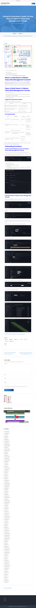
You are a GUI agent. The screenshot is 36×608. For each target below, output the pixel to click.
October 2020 (7, 486)
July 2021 (6, 472)
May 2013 (6, 558)
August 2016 (6, 519)
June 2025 (6, 434)
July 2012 (6, 569)
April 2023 (6, 453)
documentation (22, 167)
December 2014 (7, 533)
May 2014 (6, 543)
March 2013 (6, 560)
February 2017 (7, 513)
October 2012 (7, 568)
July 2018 (6, 505)
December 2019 (7, 497)
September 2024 (7, 445)
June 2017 (6, 510)
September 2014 (7, 538)
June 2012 (6, 571)
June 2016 (6, 522)
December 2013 (7, 549)
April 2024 (6, 447)
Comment (5, 363)
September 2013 (7, 552)
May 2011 (6, 577)
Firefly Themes (25, 606)
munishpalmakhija (21, 23)
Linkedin (5, 600)
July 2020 (6, 489)
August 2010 (6, 580)
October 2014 (7, 536)
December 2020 (7, 483)
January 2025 (6, 442)
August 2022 (6, 461)
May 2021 (6, 475)
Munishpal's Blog (5, 3)
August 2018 (6, 503)
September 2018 (7, 502)
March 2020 (6, 494)
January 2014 (6, 547)
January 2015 (6, 532)
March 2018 (6, 508)
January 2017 (6, 514)
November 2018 (7, 500)
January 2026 (6, 433)
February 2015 (7, 530)
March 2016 (6, 527)
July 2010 (6, 582)
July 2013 (6, 555)
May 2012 (6, 572)
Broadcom (20, 33)
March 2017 (6, 511)
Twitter (5, 599)
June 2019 (6, 499)
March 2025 (6, 439)
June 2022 (6, 464)
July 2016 (6, 521)
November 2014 (7, 535)
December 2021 (7, 467)
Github (5, 598)
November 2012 (7, 566)
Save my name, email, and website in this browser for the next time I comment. (16, 386)
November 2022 (7, 456)
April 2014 (6, 544)
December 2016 (7, 516)
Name (5, 374)
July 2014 (6, 541)
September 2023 (7, 450)
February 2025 (7, 441)
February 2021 (7, 480)
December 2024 (7, 444)
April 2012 (6, 574)
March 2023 (6, 455)
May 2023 (6, 452)
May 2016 (6, 524)
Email (5, 378)
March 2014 (6, 546)
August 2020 (6, 488)
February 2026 (7, 431)
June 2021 (6, 474)
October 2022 (7, 458)
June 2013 (6, 557)
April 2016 (6, 525)
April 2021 (6, 477)
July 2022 (6, 463)
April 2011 (6, 579)
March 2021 (6, 478)
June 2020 (6, 491)
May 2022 (6, 466)
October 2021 (7, 469)
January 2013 (6, 563)
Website (5, 382)
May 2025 (6, 436)
